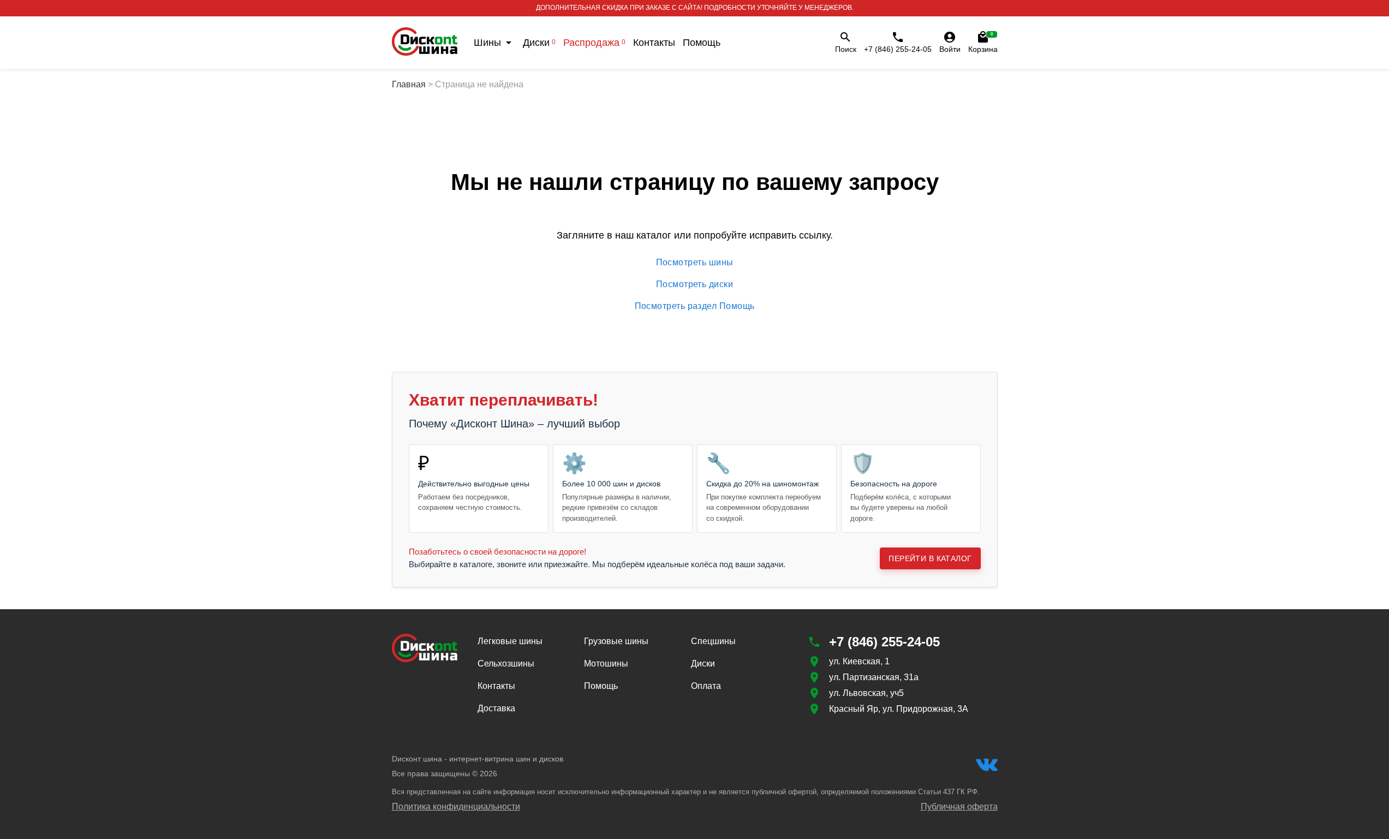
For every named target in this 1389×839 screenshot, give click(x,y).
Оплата (706, 686)
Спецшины (713, 641)
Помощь (701, 42)
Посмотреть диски (694, 284)
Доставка (496, 708)
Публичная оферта (959, 806)
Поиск (845, 49)
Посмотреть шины (695, 262)
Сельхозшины (506, 663)
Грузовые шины (616, 641)
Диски (539, 42)
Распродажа (594, 42)
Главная (409, 84)
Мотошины (606, 663)
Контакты (654, 42)
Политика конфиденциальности (456, 806)
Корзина (983, 42)
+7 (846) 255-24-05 (898, 49)
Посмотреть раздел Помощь (695, 306)
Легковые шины (510, 641)
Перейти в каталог (930, 558)
